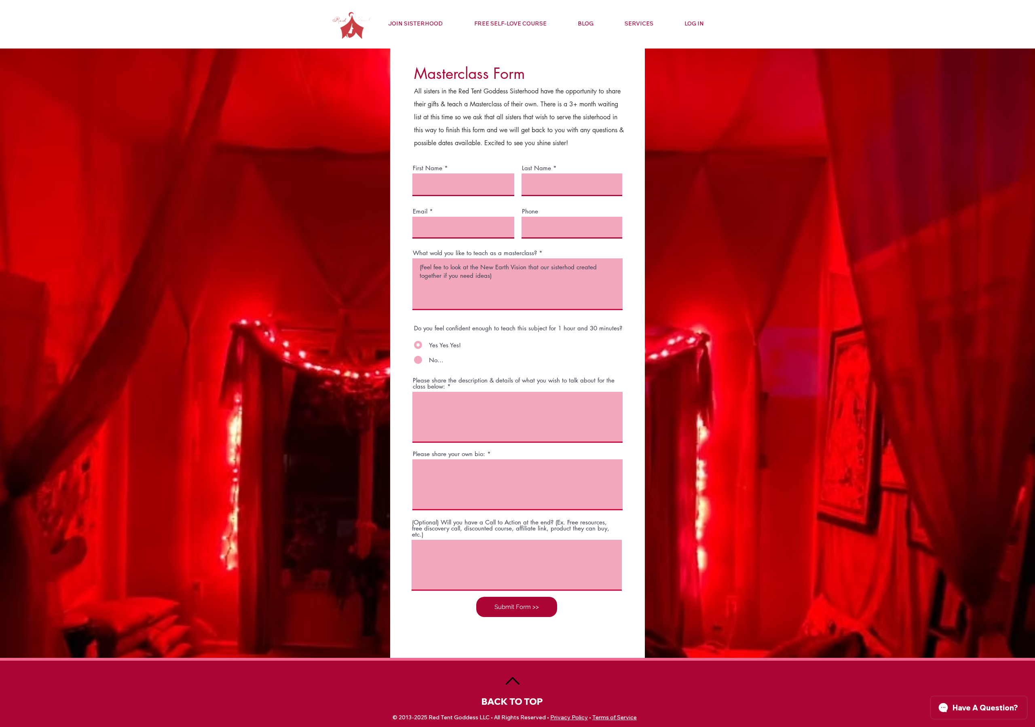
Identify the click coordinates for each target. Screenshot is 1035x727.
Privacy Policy (569, 717)
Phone (530, 211)
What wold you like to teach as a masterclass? (475, 253)
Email (420, 211)
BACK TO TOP (512, 701)
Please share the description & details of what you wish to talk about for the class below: (514, 383)
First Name (427, 168)
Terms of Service (614, 717)
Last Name (536, 168)
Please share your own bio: (449, 454)
